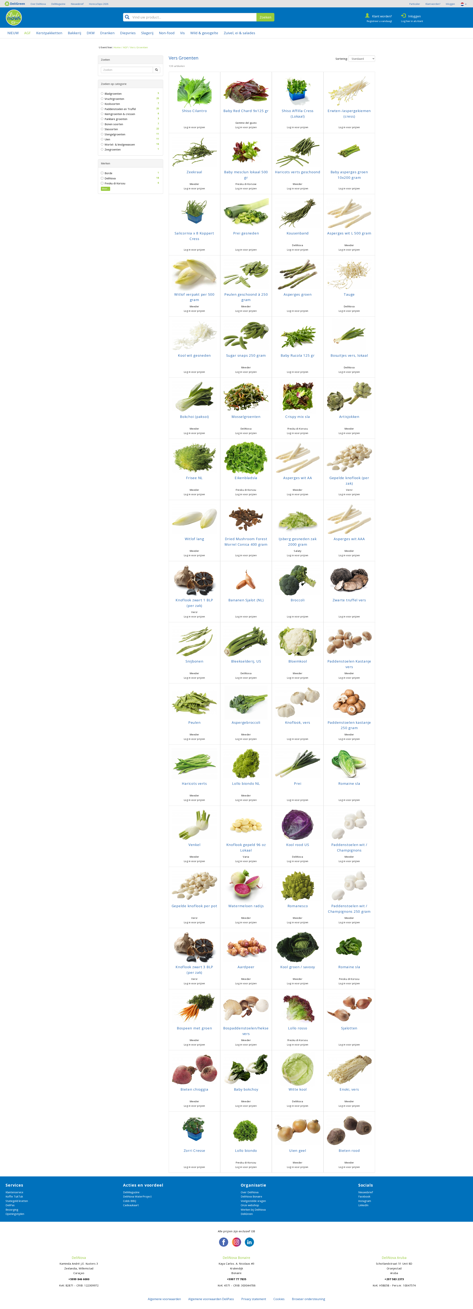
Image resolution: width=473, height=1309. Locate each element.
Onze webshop (250, 1205)
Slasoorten (111, 129)
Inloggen (450, 4)
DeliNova (110, 178)
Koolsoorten (112, 104)
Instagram (364, 1201)
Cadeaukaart (131, 1205)
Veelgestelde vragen (253, 1201)
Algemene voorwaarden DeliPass (211, 1299)
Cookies (279, 1299)
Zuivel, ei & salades (239, 33)
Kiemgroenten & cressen (120, 114)
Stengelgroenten (115, 134)
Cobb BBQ (129, 1201)
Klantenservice (14, 1192)
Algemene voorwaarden (164, 1299)
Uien (107, 139)
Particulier (414, 4)
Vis (182, 33)
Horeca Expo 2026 (98, 4)
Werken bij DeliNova (253, 1209)
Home (117, 47)
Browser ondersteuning (308, 1299)
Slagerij (147, 33)
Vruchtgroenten (114, 99)
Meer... (105, 188)
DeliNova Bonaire (251, 1196)
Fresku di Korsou (115, 183)
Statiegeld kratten (17, 1201)
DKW (91, 33)
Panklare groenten (116, 119)
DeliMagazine (58, 4)
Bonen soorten (114, 124)
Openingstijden (15, 1214)
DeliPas (10, 1205)
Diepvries (128, 33)
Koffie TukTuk (14, 1196)
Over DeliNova (38, 4)
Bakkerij (74, 33)
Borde (108, 173)
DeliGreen (247, 1214)
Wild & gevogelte (204, 33)
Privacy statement (253, 1299)
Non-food (167, 33)
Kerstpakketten (49, 33)
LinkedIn (363, 1205)
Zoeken (265, 17)
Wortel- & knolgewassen (120, 144)
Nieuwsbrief (77, 4)
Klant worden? (433, 4)
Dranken (107, 33)
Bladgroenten (113, 93)
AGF (27, 33)
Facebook (364, 1196)
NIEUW (13, 33)
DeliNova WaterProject (137, 1196)
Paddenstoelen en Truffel (120, 109)
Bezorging (12, 1209)
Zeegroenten (113, 149)
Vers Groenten (139, 47)
